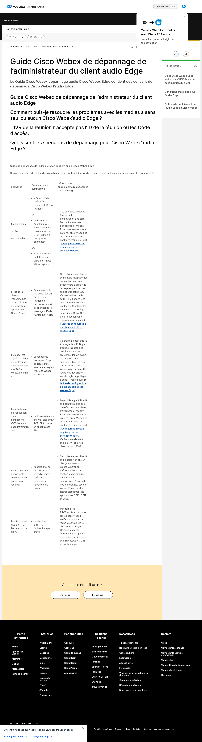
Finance (96, 662)
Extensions (125, 658)
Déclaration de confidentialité (127, 729)
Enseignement (99, 647)
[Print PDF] (132, 46)
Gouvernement (100, 657)
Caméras (69, 648)
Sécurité (43, 690)
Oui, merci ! (65, 595)
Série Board (70, 663)
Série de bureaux (73, 653)
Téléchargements (128, 643)
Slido (42, 663)
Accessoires (70, 673)
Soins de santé (99, 652)
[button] (184, 6)
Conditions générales (103, 729)
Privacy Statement (14, 736)
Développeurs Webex (130, 685)
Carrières (166, 675)
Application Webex (18, 653)
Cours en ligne (126, 653)
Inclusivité (124, 668)
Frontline (96, 672)
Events (43, 673)
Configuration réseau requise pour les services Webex (72, 247)
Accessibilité (125, 663)
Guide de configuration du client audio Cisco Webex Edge (73, 327)
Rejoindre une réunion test (133, 648)
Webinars (44, 668)
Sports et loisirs (100, 667)
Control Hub (45, 695)
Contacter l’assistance (172, 648)
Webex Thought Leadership (175, 665)
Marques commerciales (164, 729)
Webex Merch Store (171, 670)
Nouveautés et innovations (133, 690)
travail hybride (99, 687)
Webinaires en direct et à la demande (133, 674)
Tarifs (15, 647)
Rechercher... (164, 6)
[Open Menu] (193, 6)
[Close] (83, 728)
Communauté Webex (130, 680)
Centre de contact (44, 679)
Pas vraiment (98, 595)
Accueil (7, 21)
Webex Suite (45, 643)
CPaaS (42, 685)
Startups (96, 682)
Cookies (147, 729)
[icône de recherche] (156, 6)
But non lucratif (100, 677)
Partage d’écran (20, 674)
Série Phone (70, 668)
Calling (15, 664)
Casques (68, 643)
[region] (43, 733)
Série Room (70, 658)
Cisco (164, 643)
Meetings (17, 659)
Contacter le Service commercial (172, 654)
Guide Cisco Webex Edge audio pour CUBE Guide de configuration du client (180, 79)
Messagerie (18, 669)
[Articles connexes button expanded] (195, 66)
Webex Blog (167, 660)
